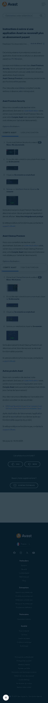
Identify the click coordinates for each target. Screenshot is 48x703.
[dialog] (24, 351)
